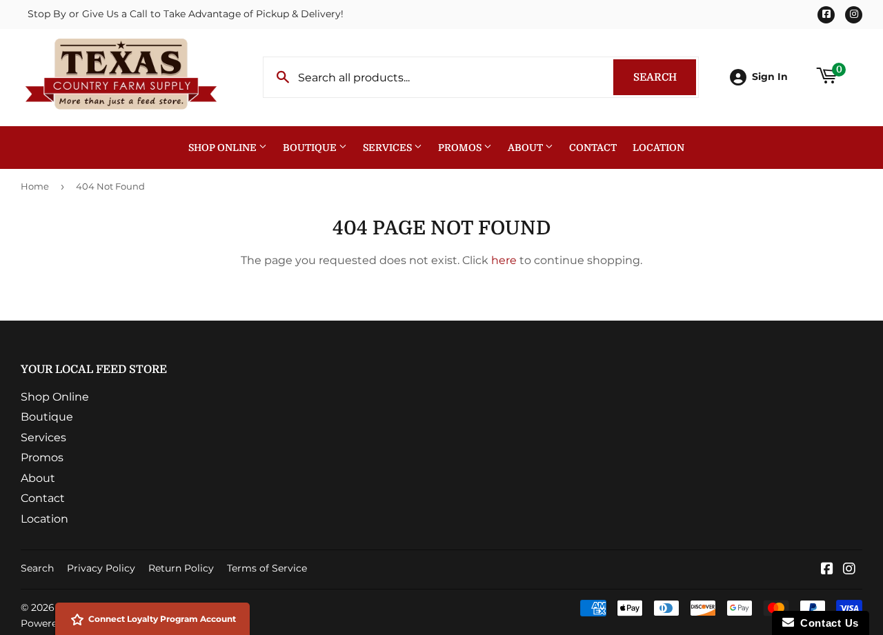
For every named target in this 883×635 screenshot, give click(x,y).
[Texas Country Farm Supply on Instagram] (849, 569)
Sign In (770, 76)
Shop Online (223, 147)
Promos (461, 147)
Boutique (311, 147)
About (526, 147)
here (504, 260)
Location (658, 147)
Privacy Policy (101, 568)
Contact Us (826, 623)
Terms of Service (267, 568)
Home (35, 186)
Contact (593, 147)
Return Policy (181, 568)
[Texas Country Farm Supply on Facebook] (827, 569)
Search (664, 77)
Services (388, 147)
